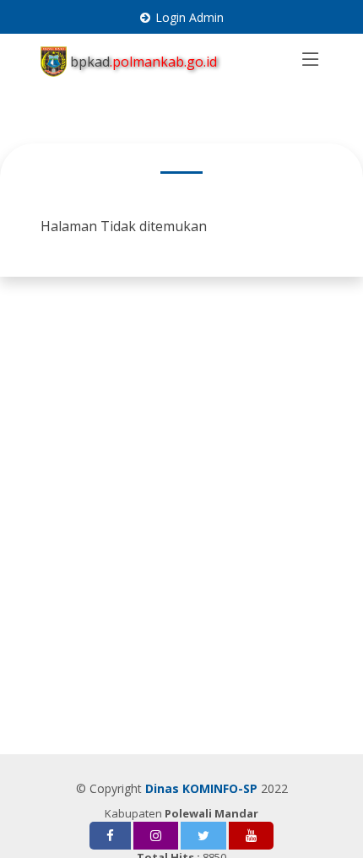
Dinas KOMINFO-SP (201, 788)
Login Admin (189, 17)
